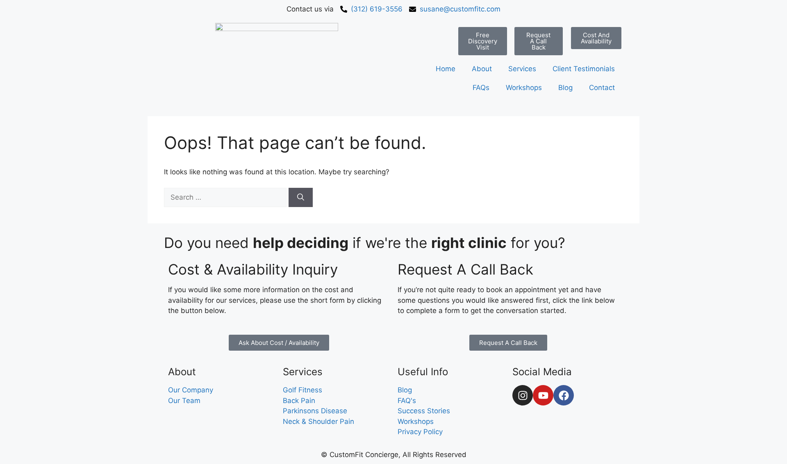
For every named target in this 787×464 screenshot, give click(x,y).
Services (522, 69)
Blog (565, 87)
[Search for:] (226, 197)
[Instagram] (522, 395)
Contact (602, 87)
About (482, 69)
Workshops (524, 87)
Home (445, 69)
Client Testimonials (584, 69)
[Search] (301, 197)
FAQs (481, 87)
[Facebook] (563, 395)
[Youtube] (543, 395)
